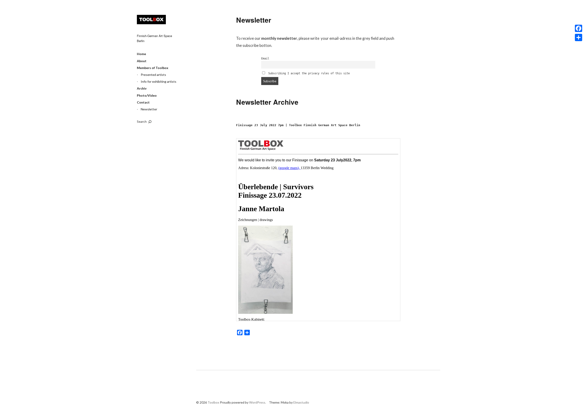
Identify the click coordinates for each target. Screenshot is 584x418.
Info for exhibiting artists (158, 81)
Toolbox (151, 19)
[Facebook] (578, 28)
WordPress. (257, 402)
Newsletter (149, 109)
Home (141, 54)
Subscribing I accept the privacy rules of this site (308, 73)
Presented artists (153, 75)
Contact (143, 102)
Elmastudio (301, 402)
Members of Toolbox (152, 68)
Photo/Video (147, 95)
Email (265, 58)
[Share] (578, 37)
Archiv (141, 88)
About (141, 61)
